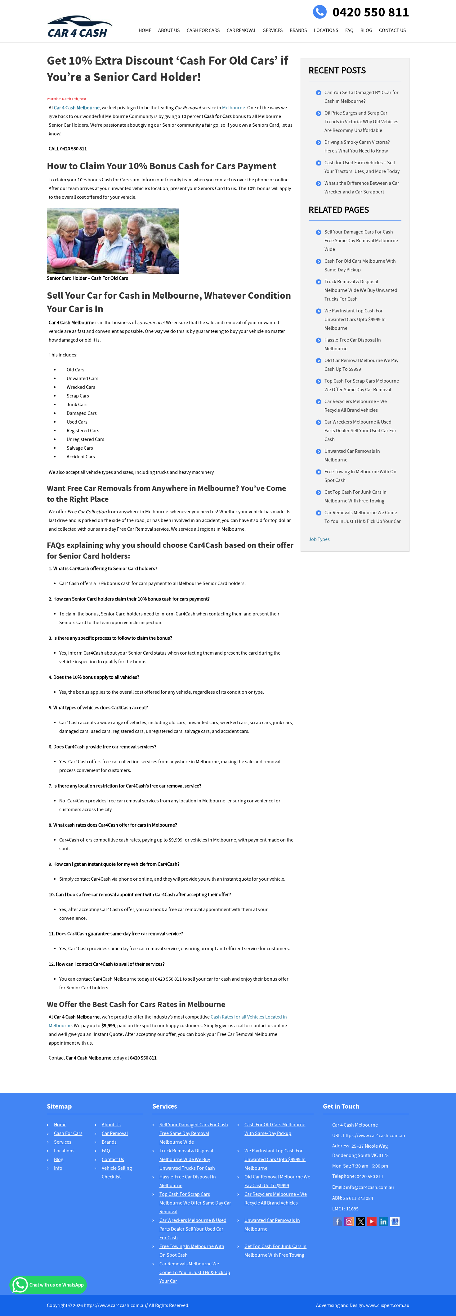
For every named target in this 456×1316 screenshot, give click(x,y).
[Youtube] (372, 1221)
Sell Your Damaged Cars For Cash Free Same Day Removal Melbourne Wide (361, 240)
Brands (298, 30)
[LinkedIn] (383, 1221)
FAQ (349, 30)
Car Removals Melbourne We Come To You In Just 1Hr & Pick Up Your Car (194, 1272)
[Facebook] (337, 1221)
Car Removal (241, 30)
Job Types (319, 539)
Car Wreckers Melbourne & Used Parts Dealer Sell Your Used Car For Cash (360, 430)
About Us (169, 30)
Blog (366, 30)
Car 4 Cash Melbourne (355, 1125)
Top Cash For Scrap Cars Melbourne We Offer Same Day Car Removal (195, 1203)
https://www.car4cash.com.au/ (116, 1305)
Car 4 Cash (76, 31)
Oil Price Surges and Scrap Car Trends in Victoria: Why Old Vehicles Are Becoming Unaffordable (361, 122)
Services (273, 30)
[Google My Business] (395, 1221)
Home (145, 30)
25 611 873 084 (358, 1198)
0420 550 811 (371, 12)
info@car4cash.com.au (370, 1187)
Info (58, 1168)
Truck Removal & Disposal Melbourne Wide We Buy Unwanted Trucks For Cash (360, 290)
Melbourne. (234, 108)
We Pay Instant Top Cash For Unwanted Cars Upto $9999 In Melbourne (355, 319)
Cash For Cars (203, 30)
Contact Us (392, 30)
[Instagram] (349, 1221)
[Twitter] (360, 1221)
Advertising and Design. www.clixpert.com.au (362, 1305)
